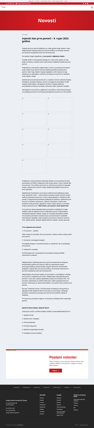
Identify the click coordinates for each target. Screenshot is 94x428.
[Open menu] (92, 7)
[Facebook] (83, 3)
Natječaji (59, 398)
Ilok (74, 407)
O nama (42, 402)
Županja (76, 410)
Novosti (42, 398)
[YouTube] (87, 3)
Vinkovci (76, 403)
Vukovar (76, 405)
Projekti (42, 400)
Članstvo (59, 404)
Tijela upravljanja (61, 407)
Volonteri (42, 411)
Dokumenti (42, 404)
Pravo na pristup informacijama (61, 412)
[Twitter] (85, 3)
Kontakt (42, 414)
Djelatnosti (42, 407)
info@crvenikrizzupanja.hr (12, 412)
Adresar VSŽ (60, 415)
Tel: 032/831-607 (10, 408)
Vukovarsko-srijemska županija (79, 400)
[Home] (3, 7)
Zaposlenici (60, 409)
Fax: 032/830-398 (10, 410)
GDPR (76, 425)
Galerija (42, 409)
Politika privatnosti (84, 425)
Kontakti (59, 400)
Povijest (59, 402)
